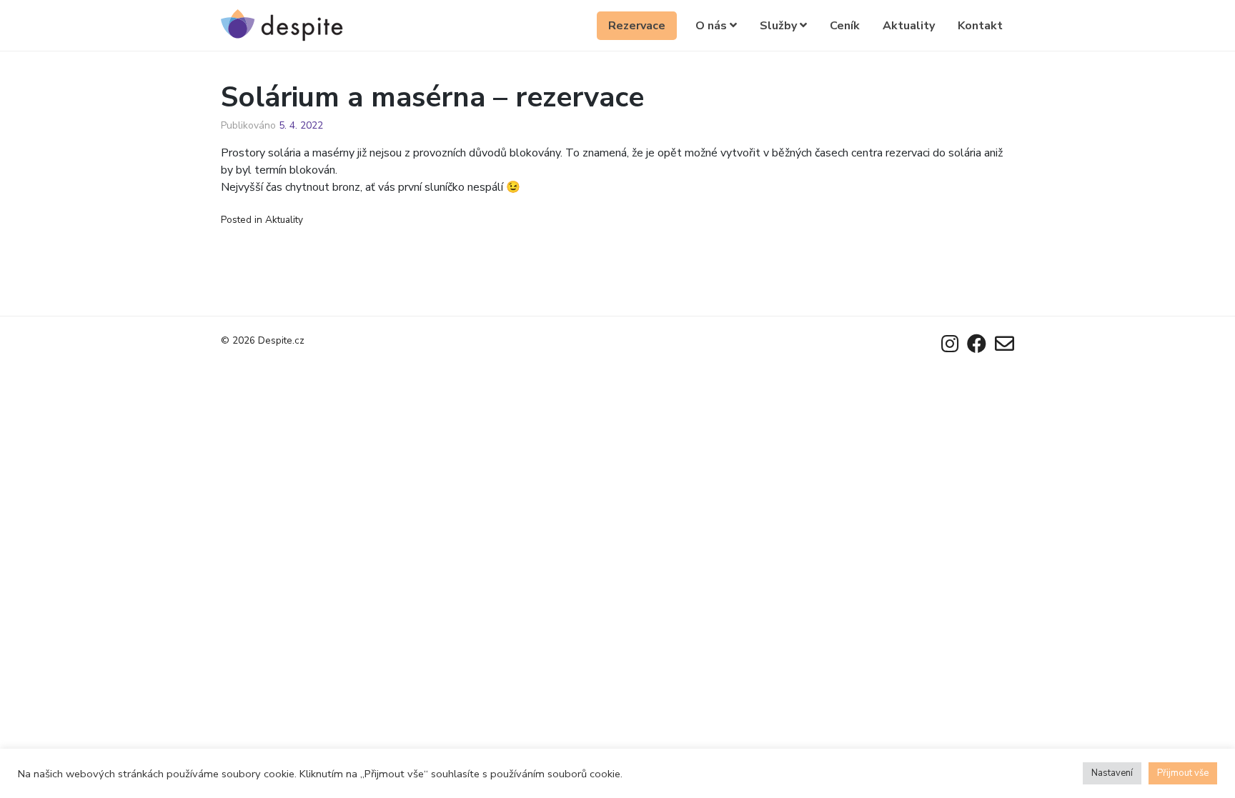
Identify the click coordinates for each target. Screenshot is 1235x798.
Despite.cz (281, 340)
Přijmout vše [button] (1183, 773)
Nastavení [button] (1112, 773)
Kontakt (980, 26)
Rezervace (636, 26)
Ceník (845, 26)
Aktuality (909, 26)
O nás (712, 26)
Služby (780, 26)
